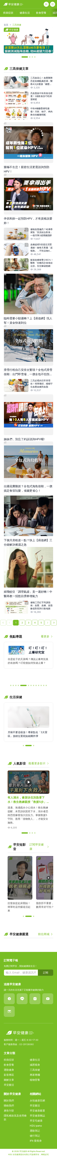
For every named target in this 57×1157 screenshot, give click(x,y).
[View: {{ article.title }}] (16, 82)
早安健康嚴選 (37, 1110)
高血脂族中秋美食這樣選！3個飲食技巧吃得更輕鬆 (41, 96)
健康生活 (35, 1059)
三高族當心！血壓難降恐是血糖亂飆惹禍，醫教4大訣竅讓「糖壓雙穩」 (41, 81)
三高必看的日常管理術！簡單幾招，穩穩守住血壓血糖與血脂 (41, 383)
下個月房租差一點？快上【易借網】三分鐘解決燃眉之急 (28, 542)
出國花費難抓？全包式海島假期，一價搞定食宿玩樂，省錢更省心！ (28, 488)
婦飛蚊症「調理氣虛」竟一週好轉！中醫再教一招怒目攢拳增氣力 (28, 594)
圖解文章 (9, 1079)
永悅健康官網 (37, 1100)
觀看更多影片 (37, 763)
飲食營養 (9, 1064)
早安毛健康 (36, 1120)
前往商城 (43, 934)
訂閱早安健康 (36, 847)
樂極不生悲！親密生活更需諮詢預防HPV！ (26, 169)
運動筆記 (35, 1130)
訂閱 (45, 972)
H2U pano (36, 1125)
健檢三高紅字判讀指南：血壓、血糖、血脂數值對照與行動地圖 (41, 605)
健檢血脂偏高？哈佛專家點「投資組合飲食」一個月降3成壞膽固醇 (41, 232)
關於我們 (9, 1100)
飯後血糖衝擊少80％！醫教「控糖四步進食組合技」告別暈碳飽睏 (41, 262)
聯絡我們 (9, 1105)
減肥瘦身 (35, 1064)
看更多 (45, 636)
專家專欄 (35, 1074)
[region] (28, 40)
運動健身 (9, 1069)
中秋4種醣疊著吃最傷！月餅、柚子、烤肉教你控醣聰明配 (41, 111)
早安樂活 (9, 1084)
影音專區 (9, 1074)
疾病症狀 (9, 1059)
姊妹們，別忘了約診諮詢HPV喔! (24, 439)
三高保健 (35, 1069)
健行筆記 (35, 1135)
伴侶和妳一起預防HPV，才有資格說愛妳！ (28, 221)
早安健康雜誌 (37, 1115)
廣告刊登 (9, 1110)
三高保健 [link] (16, 24)
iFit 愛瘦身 (36, 1140)
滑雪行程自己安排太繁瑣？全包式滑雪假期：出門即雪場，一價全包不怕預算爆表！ (28, 372)
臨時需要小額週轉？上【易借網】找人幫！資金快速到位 (28, 320)
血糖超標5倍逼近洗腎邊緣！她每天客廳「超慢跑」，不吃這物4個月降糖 (41, 247)
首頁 (6, 24)
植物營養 (35, 1079)
